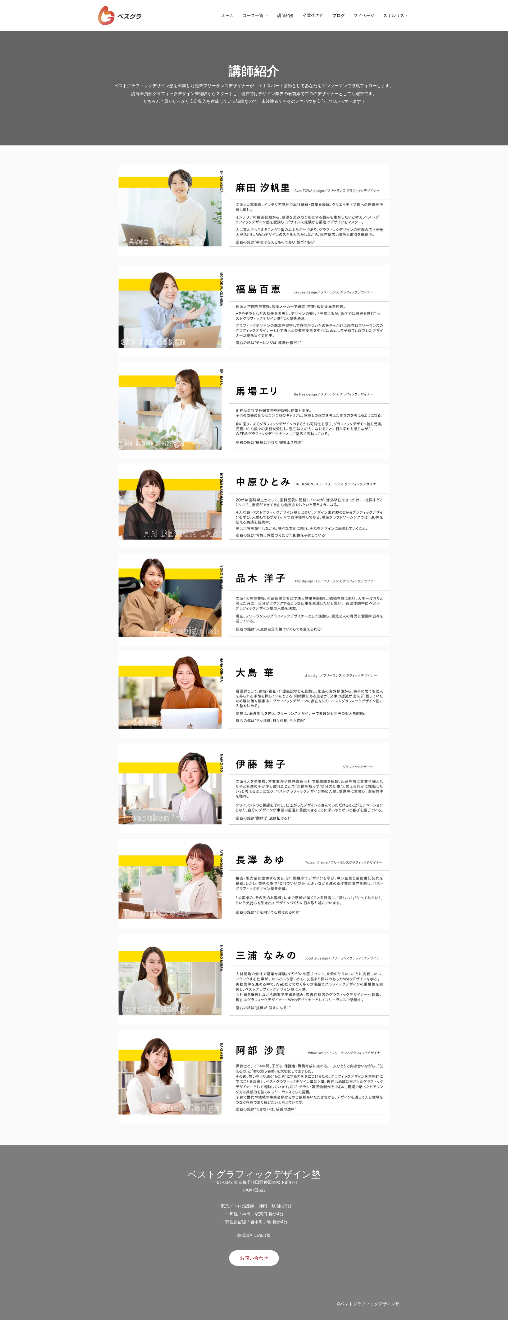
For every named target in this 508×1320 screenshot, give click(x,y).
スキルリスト (396, 15)
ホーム (227, 15)
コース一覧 (253, 15)
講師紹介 (285, 15)
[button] (254, 1258)
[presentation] (266, 15)
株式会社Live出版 (254, 1235)
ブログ (338, 15)
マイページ (364, 15)
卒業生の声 (313, 15)
